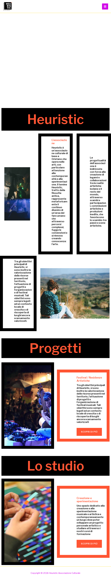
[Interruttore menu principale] (105, 6)
